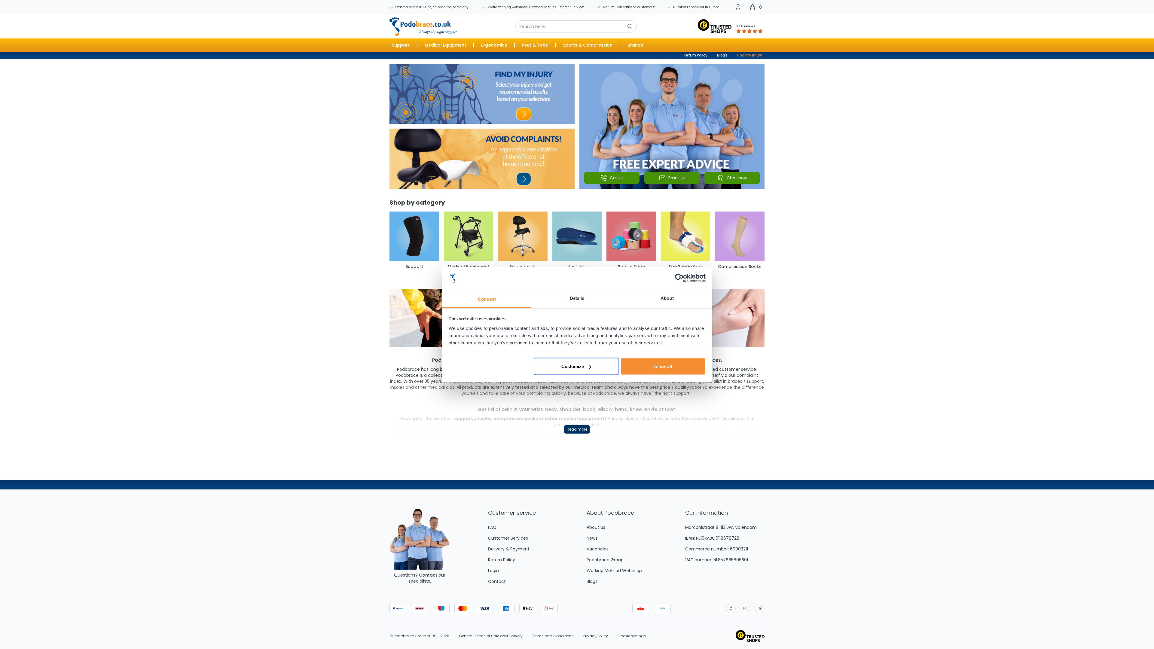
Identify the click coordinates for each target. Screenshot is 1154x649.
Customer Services (508, 538)
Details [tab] (577, 297)
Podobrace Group (605, 560)
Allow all (663, 366)
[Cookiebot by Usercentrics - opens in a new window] (679, 278)
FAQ (492, 527)
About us (596, 527)
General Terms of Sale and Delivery (491, 636)
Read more (577, 429)
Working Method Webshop (614, 571)
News (592, 538)
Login (493, 571)
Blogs (722, 55)
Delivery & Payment (509, 549)
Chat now (737, 178)
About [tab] (667, 297)
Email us (676, 178)
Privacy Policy (595, 636)
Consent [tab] (487, 298)
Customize (572, 366)
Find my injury (749, 55)
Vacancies (598, 549)
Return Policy (695, 55)
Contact (428, 575)
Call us (617, 178)
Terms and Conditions (553, 636)
